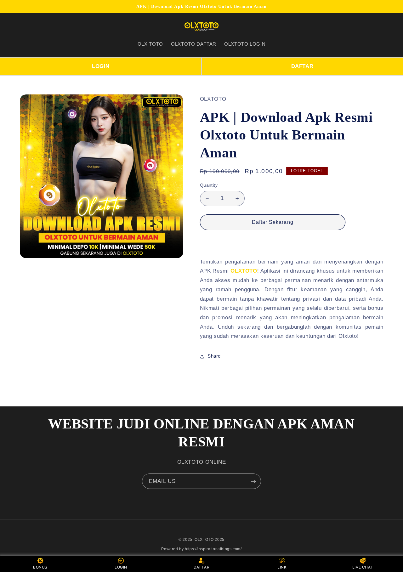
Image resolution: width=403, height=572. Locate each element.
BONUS (40, 567)
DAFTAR (302, 66)
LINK (282, 567)
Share (214, 356)
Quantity (209, 185)
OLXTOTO (243, 271)
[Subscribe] (253, 481)
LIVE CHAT (362, 567)
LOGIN (101, 66)
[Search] (27, 26)
